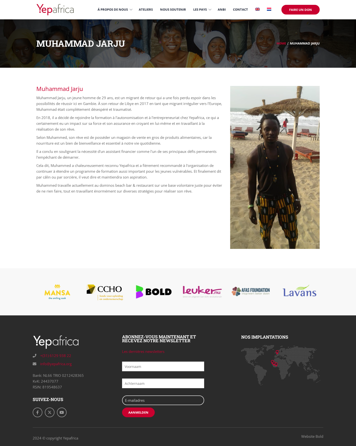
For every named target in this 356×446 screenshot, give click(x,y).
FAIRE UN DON (300, 9)
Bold (319, 436)
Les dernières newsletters (143, 351)
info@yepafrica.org (55, 363)
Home (281, 43)
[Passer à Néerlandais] (269, 9)
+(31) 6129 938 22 (55, 355)
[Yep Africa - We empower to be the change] (55, 9)
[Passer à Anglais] (257, 9)
